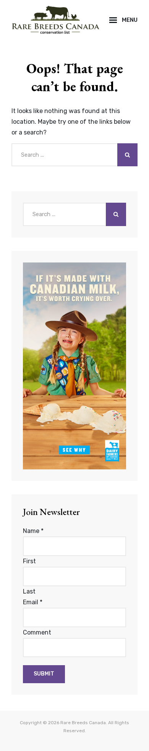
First (29, 561)
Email (32, 602)
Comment (37, 632)
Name (33, 531)
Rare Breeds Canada (83, 722)
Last (29, 591)
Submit (44, 674)
